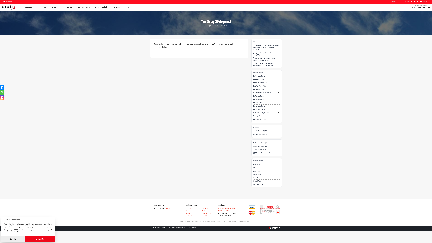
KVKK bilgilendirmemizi (22, 230)
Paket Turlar (257, 174)
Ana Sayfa (208, 26)
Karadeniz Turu (258, 184)
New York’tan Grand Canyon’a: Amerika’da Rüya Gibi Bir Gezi (264, 65)
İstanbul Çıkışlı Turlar (62, 7)
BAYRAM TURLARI (84, 7)
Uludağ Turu (257, 181)
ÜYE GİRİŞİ (393, 1)
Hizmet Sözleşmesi (177, 227)
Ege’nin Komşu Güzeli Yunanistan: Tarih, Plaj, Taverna (265, 54)
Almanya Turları (260, 76)
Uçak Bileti (256, 171)
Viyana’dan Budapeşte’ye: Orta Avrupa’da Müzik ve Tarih (264, 59)
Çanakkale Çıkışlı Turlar (36, 7)
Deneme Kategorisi (260, 131)
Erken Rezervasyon (261, 134)
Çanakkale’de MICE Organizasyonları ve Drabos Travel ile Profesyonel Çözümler (266, 47)
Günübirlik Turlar (262, 146)
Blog (128, 7)
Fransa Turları (259, 96)
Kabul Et (40, 239)
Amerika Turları (260, 79)
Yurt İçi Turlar (260, 149)
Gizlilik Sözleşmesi (190, 227)
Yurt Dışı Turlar (260, 143)
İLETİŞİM (407, 1)
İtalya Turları (259, 116)
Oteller (255, 168)
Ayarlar (13, 239)
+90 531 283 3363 (422, 7)
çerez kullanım (38, 230)
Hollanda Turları (260, 106)
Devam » (168, 208)
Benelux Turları (260, 89)
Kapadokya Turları (261, 119)
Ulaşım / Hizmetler (262, 153)
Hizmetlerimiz (101, 7)
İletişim (117, 7)
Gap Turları (258, 103)
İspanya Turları (260, 109)
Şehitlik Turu (257, 178)
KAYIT (401, 1)
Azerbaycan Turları (261, 83)
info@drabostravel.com (227, 208)
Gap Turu (204, 215)
